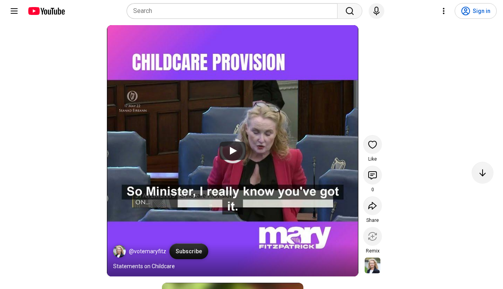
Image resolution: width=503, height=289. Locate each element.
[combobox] (234, 11)
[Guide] (14, 11)
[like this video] (372, 144)
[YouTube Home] (46, 11)
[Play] (232, 150)
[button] (119, 251)
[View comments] (372, 175)
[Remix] (372, 236)
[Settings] (443, 11)
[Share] (372, 205)
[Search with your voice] (376, 11)
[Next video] (483, 173)
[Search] (349, 11)
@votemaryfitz (147, 251)
